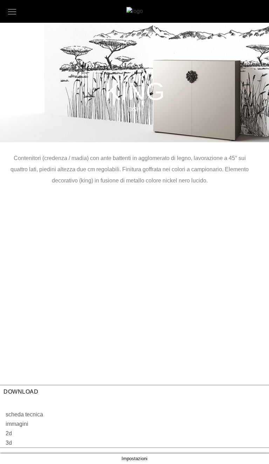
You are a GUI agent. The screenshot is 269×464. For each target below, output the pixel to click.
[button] (21, 414)
